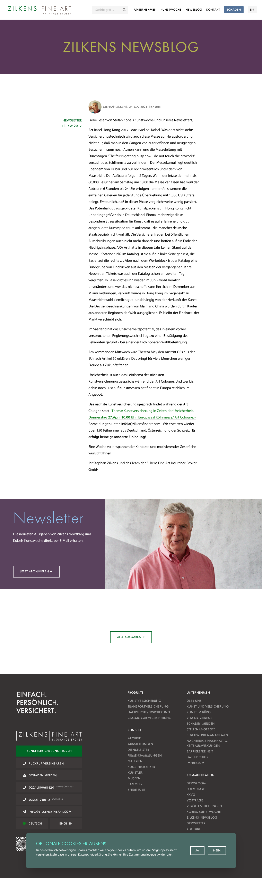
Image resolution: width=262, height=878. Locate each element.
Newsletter (196, 823)
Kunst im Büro (199, 712)
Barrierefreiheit (200, 751)
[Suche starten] (124, 10)
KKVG (191, 794)
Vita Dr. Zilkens (199, 718)
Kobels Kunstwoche (204, 812)
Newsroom (196, 783)
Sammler (135, 784)
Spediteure (136, 790)
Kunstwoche (170, 10)
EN (252, 10)
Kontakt (213, 10)
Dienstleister (138, 750)
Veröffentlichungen (204, 806)
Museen (134, 778)
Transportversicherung (148, 706)
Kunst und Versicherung (208, 706)
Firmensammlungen (145, 755)
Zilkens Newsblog (202, 817)
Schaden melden (201, 723)
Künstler (135, 772)
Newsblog (193, 10)
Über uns (194, 701)
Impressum (195, 763)
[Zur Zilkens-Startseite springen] (38, 10)
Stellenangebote (201, 729)
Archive (134, 738)
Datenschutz (198, 757)
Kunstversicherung (144, 701)
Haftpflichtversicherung (149, 712)
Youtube (194, 829)
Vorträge (195, 800)
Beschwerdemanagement (208, 735)
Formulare (196, 789)
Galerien (135, 761)
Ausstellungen (140, 744)
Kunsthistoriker (141, 767)
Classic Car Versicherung (149, 718)
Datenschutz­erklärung (92, 854)
